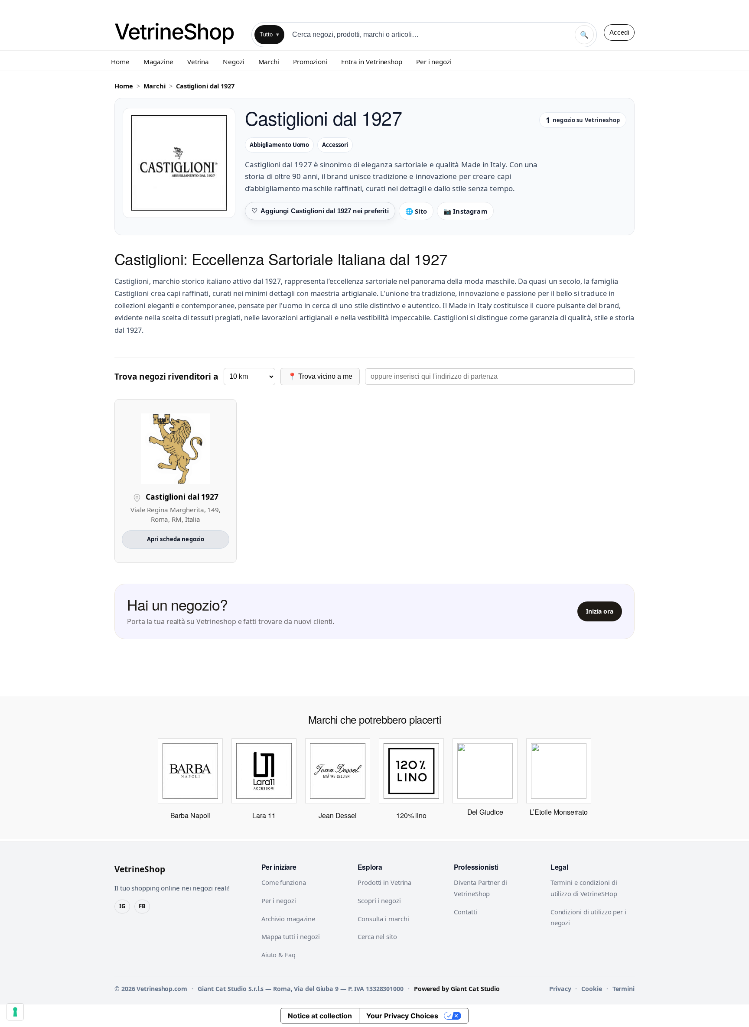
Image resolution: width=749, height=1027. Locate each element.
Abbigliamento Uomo (279, 145)
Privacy (560, 989)
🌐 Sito (416, 211)
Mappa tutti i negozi (290, 936)
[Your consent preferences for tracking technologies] (15, 1012)
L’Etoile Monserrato (559, 812)
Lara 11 (263, 815)
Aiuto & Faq (278, 954)
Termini (623, 989)
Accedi (619, 32)
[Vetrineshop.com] (179, 32)
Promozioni (310, 61)
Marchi (268, 61)
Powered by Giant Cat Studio (457, 989)
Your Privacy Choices (402, 1015)
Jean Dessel (338, 815)
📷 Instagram (465, 211)
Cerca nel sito (377, 936)
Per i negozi (434, 61)
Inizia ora (599, 611)
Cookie (591, 989)
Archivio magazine (288, 918)
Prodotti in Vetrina (384, 882)
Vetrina (198, 61)
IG (122, 906)
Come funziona (283, 882)
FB (142, 906)
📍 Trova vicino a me (320, 376)
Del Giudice (485, 812)
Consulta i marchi (383, 918)
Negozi (233, 61)
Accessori (335, 145)
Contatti (465, 911)
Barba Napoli (190, 815)
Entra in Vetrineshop (371, 61)
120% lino (411, 815)
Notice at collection (320, 1015)
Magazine (158, 61)
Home (120, 61)
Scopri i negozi (379, 900)
